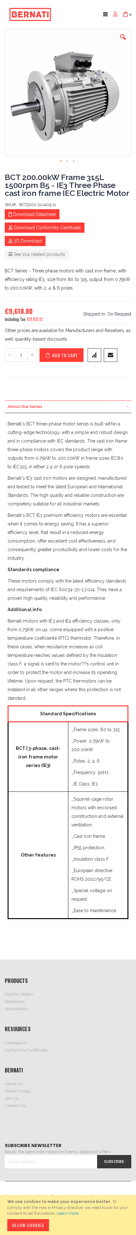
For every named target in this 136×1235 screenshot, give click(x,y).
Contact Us (15, 1105)
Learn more (67, 1213)
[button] (123, 42)
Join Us (11, 1098)
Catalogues (15, 1042)
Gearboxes (15, 1001)
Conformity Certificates (26, 1050)
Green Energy (18, 1091)
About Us (13, 1083)
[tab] (68, 406)
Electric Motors (19, 994)
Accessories (16, 1008)
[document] (69, 1215)
